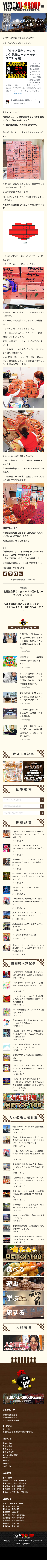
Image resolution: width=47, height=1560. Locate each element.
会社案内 (8, 1443)
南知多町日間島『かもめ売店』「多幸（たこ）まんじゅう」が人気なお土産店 (28, 1167)
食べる (8, 1457)
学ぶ (7, 1463)
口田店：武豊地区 (11, 1506)
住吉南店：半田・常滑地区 (15, 1483)
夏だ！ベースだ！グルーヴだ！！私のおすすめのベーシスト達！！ (27, 914)
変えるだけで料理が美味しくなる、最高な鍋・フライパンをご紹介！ (31, 696)
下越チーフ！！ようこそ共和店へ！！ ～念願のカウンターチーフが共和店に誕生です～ (27, 862)
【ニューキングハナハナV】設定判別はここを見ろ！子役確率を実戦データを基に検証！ (28, 999)
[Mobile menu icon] (42, 6)
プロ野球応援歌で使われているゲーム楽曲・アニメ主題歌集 (31, 713)
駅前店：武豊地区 (11, 1512)
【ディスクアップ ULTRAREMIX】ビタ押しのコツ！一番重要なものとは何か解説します (28, 1068)
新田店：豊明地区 (11, 1523)
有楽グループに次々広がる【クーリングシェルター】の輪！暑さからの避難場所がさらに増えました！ (31, 641)
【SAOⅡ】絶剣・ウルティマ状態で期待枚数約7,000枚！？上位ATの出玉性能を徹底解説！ (28, 1034)
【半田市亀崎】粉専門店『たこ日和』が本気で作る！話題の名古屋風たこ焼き (27, 901)
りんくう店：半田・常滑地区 (16, 1492)
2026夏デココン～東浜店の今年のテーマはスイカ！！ (31, 660)
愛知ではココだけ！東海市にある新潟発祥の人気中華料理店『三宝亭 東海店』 (28, 1194)
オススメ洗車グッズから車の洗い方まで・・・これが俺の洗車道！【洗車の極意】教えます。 (31, 678)
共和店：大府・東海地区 (14, 1514)
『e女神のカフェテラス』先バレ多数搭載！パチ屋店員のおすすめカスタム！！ (28, 985)
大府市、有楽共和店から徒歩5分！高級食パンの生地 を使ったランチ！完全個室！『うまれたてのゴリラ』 (28, 1140)
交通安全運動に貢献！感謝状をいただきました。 (27, 925)
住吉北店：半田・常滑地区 (15, 1480)
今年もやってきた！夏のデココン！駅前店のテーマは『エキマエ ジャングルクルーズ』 (28, 876)
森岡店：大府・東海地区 (14, 1517)
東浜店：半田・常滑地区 (14, 1486)
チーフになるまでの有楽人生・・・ (27, 935)
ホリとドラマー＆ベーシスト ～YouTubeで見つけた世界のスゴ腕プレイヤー (28, 848)
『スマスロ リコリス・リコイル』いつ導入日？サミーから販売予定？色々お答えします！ (28, 948)
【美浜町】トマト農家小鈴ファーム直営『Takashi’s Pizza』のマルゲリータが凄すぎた (28, 834)
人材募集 (8, 1446)
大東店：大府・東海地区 (14, 1520)
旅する (8, 1466)
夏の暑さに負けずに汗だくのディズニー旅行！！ (27, 889)
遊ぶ (7, 1460)
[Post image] (10, 638)
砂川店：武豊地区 (11, 1509)
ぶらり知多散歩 (11, 1454)
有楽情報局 (9, 1452)
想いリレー (9, 1449)
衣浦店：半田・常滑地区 (14, 1489)
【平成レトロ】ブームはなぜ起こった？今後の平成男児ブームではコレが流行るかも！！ (31, 731)
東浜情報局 (21, 580)
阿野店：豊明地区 (11, 1526)
